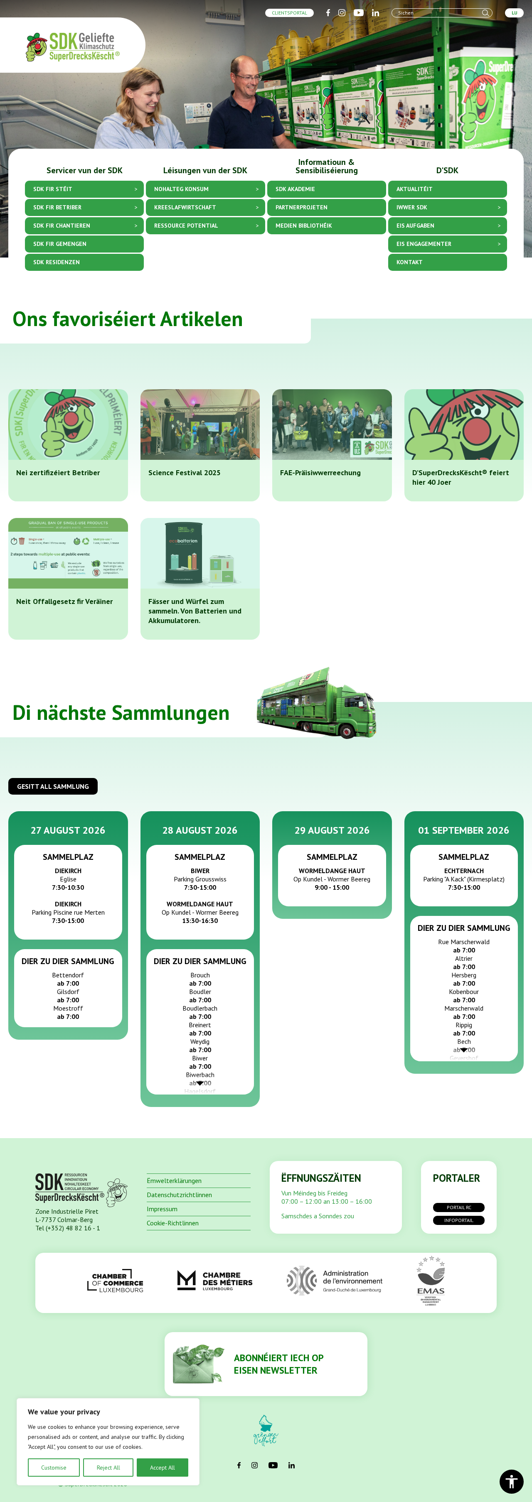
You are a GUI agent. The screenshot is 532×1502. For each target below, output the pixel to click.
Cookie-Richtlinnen (173, 1223)
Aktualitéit (415, 189)
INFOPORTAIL (458, 1220)
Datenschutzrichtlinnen (179, 1194)
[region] (108, 1441)
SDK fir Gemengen (59, 244)
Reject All (108, 1467)
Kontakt (410, 262)
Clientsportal (289, 13)
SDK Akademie (295, 189)
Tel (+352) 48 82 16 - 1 (67, 1228)
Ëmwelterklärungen (174, 1180)
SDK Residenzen (56, 262)
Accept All (162, 1467)
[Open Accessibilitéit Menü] (512, 1482)
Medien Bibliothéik (304, 225)
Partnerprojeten (302, 207)
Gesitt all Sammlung (53, 786)
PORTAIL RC (459, 1207)
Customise (53, 1467)
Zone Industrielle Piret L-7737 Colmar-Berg (67, 1215)
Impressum (162, 1208)
